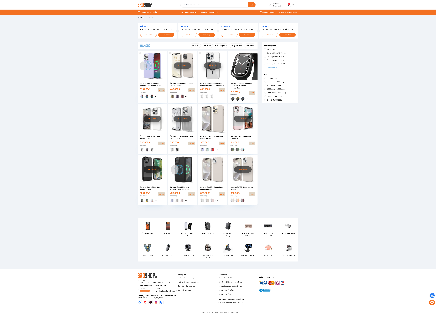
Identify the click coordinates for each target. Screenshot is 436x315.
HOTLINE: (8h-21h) (230, 302)
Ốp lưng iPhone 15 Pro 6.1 (276, 60)
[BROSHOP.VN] (146, 5)
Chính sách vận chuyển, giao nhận (230, 286)
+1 (246, 150)
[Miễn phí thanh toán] (278, 283)
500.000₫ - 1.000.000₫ (275, 82)
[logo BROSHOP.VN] (157, 275)
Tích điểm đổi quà (184, 290)
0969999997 (145, 291)
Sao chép (166, 35)
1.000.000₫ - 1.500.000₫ (276, 85)
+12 (216, 150)
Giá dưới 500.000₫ (274, 78)
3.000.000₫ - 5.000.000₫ (276, 96)
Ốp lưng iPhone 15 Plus (275, 57)
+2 (186, 200)
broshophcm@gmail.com (165, 291)
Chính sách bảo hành (226, 278)
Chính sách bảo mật (225, 294)
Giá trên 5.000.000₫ (274, 100)
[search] (252, 4)
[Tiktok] (150, 302)
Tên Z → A (207, 45)
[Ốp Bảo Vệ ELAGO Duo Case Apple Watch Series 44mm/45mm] (243, 65)
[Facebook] (140, 302)
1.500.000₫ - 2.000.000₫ (276, 89)
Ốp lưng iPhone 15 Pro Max (276, 64)
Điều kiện (148, 35)
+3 (186, 96)
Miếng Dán (271, 49)
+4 (156, 96)
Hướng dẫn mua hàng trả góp (188, 282)
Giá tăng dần (221, 45)
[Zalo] (161, 302)
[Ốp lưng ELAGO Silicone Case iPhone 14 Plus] (212, 169)
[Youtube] (145, 302)
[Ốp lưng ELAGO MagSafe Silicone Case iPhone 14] (182, 169)
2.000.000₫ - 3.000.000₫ (276, 93)
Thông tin (182, 275)
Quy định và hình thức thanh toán (230, 282)
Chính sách (222, 275)
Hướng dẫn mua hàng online (188, 278)
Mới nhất (250, 45)
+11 (216, 200)
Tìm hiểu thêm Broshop (186, 286)
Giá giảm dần (236, 45)
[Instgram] (156, 302)
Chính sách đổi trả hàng (227, 290)
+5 (246, 99)
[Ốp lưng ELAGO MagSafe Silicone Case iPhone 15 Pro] (152, 65)
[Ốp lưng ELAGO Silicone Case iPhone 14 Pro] (212, 118)
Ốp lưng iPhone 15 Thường (276, 53)
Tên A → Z (195, 45)
